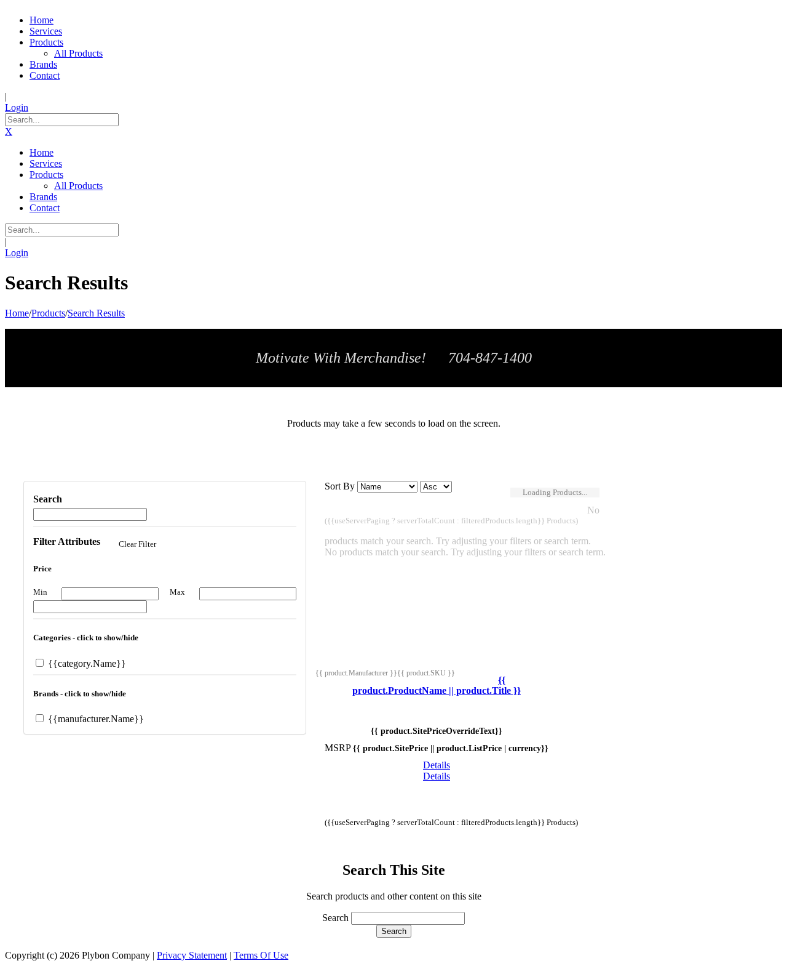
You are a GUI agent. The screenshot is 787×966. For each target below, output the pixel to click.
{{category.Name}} (85, 663)
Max (177, 592)
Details (436, 765)
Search (335, 917)
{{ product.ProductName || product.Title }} (436, 685)
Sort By (340, 486)
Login (16, 107)
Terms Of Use (261, 955)
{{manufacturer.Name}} (94, 719)
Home (17, 313)
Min (40, 592)
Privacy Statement (192, 955)
